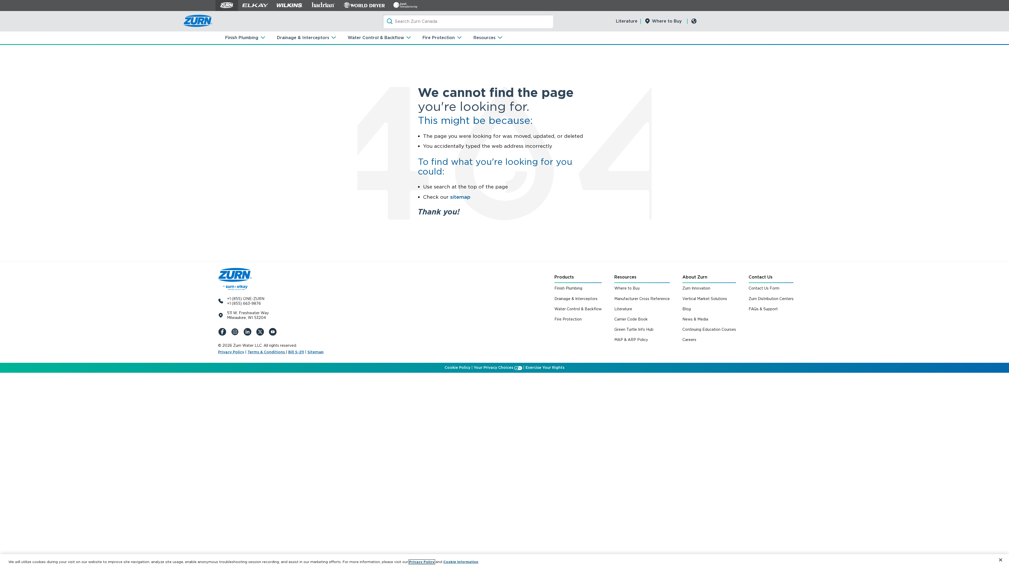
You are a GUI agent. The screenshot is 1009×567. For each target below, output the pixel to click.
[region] (504, 560)
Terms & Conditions (267, 352)
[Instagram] (236, 332)
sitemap (460, 197)
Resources (484, 37)
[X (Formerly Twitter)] (261, 332)
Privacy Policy (231, 352)
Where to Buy (667, 21)
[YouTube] (274, 332)
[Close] (1000, 560)
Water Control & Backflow (376, 37)
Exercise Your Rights (545, 367)
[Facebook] (223, 332)
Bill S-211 (296, 352)
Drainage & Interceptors (303, 37)
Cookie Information (460, 562)
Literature (626, 21)
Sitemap (315, 352)
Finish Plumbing (241, 37)
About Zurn (694, 277)
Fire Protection (439, 37)
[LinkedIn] (248, 332)
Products (564, 277)
